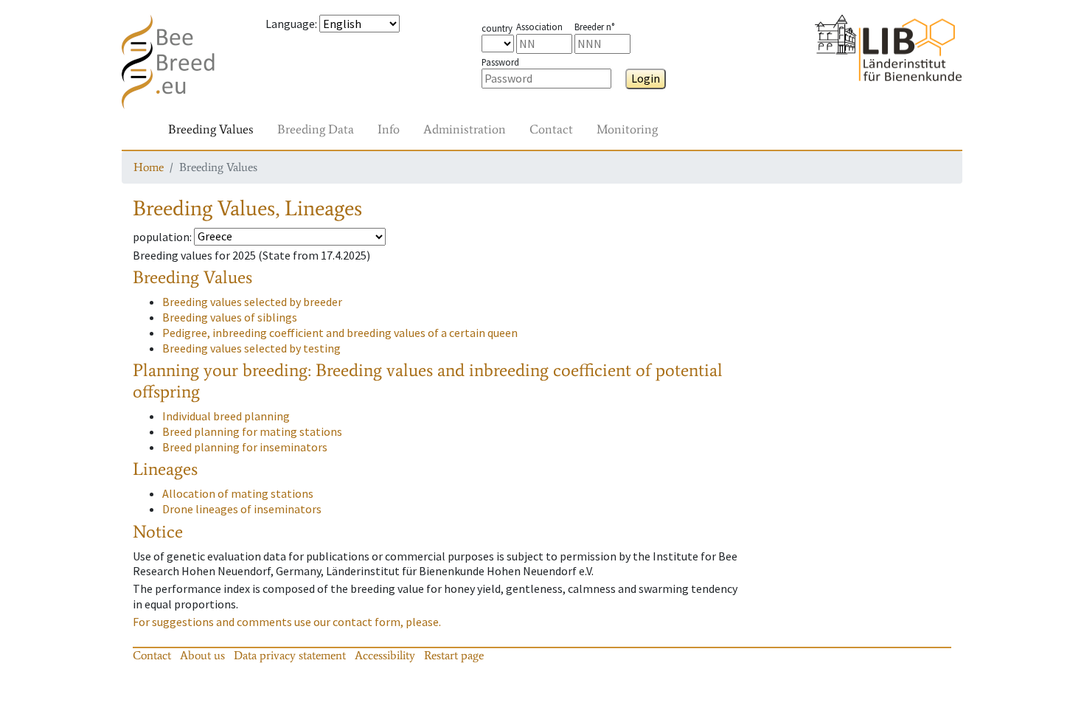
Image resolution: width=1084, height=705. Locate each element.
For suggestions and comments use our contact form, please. (287, 621)
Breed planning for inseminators (244, 447)
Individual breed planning (226, 416)
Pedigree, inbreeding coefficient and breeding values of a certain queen (340, 332)
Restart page (454, 655)
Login (645, 78)
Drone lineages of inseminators (242, 508)
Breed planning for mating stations (252, 431)
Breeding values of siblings (229, 317)
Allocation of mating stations (237, 493)
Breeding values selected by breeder (252, 301)
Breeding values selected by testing (251, 348)
